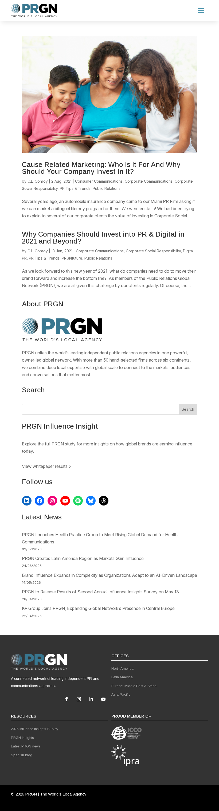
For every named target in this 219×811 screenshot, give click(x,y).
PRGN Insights (22, 738)
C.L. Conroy (38, 181)
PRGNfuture (72, 258)
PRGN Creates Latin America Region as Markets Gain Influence (83, 558)
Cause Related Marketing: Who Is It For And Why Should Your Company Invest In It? (101, 167)
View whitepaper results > (47, 466)
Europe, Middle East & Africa (134, 686)
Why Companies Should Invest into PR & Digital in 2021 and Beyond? (103, 237)
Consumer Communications (99, 181)
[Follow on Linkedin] (91, 699)
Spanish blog (21, 755)
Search (188, 409)
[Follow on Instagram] (79, 699)
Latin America (122, 677)
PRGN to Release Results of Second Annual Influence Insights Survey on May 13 (100, 591)
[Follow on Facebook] (66, 699)
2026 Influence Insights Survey (34, 729)
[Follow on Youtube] (103, 699)
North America (122, 669)
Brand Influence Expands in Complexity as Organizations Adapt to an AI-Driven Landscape (109, 575)
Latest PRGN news (25, 746)
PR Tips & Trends (75, 188)
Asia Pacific (120, 694)
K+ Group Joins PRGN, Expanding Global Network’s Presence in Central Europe (98, 608)
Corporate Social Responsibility (153, 251)
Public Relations (106, 188)
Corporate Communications (149, 181)
